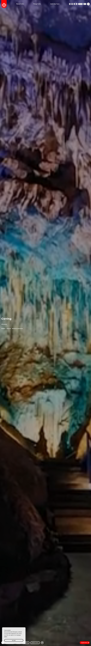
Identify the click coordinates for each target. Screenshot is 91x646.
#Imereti (9, 328)
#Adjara (3, 328)
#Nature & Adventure (17, 328)
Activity (5, 324)
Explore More (35, 642)
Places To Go (20, 4)
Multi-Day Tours (54, 4)
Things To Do (37, 4)
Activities (25, 642)
